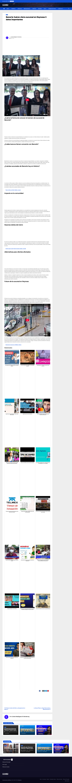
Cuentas (34, 8)
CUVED (5, 5)
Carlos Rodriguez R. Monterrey (20, 716)
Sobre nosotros (52, 8)
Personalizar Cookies (53, 779)
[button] (68, 8)
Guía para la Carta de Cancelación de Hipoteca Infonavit (43, 730)
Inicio (8, 8)
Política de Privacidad (6, 762)
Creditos (20, 8)
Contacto (60, 8)
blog (7, 14)
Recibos (40, 8)
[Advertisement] (27, 29)
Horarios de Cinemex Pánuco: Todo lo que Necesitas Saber (10, 730)
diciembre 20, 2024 (8, 750)
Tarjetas (13, 8)
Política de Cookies (5, 766)
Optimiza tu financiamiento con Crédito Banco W (9, 748)
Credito (5, 745)
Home (41, 779)
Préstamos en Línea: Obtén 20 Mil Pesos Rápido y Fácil (27, 730)
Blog (45, 8)
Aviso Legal (4, 764)
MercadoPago (27, 8)
